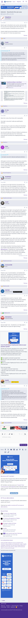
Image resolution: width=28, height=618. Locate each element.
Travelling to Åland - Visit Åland (14, 82)
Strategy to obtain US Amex (9, 523)
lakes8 (15, 547)
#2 (26, 48)
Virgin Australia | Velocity (8, 516)
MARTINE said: (5, 389)
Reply (26, 35)
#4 (26, 152)
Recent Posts (4, 511)
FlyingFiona (4, 14)
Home (8, 607)
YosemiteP (8, 545)
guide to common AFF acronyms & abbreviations (12, 506)
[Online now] (3, 383)
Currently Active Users (7, 540)
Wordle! (5, 528)
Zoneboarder (16, 544)
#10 (26, 386)
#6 (26, 207)
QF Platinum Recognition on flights (11, 518)
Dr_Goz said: (4, 155)
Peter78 (14, 545)
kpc (15, 543)
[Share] (25, 23)
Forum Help (3, 607)
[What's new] (23, 1)
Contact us (8, 606)
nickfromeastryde (21, 547)
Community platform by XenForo (11, 610)
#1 (26, 22)
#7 (26, 270)
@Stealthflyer (4, 249)
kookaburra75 (11, 544)
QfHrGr (12, 547)
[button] (2, 434)
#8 (26, 295)
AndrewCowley (7, 547)
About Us (3, 606)
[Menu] (2, 1)
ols (17, 545)
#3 (26, 115)
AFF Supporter (15, 382)
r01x (11, 545)
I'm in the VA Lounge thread (9, 513)
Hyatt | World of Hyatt (7, 536)
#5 (26, 182)
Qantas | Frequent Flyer (8, 521)
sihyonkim (3, 544)
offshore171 (22, 545)
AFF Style (4, 603)
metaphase (3, 545)
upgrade (13, 487)
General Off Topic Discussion (9, 531)
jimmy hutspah (11, 548)
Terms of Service (15, 606)
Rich (22, 543)
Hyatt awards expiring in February (12, 533)
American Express (6, 526)
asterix (2, 548)
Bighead (2, 547)
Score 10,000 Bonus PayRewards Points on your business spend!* (13, 346)
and (7, 172)
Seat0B (24, 544)
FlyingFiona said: (5, 51)
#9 (26, 322)
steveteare (18, 543)
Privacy (21, 606)
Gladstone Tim (11, 543)
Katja (19, 545)
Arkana (2, 543)
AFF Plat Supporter (18, 291)
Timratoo (6, 548)
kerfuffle (6, 543)
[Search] (26, 1)
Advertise (13, 607)
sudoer (21, 544)
